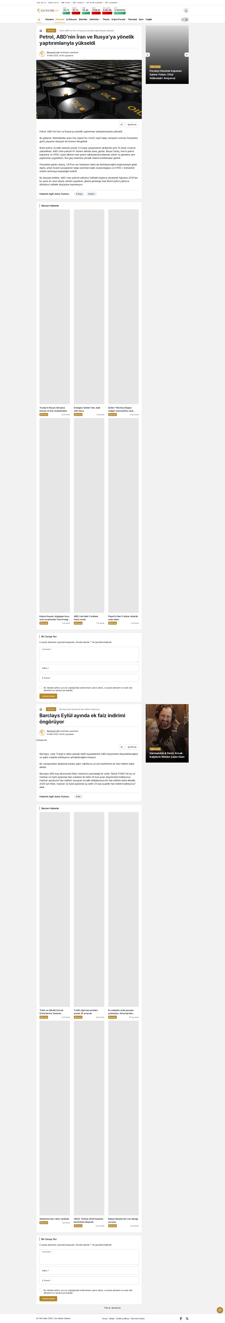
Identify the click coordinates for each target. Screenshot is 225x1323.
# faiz (78, 796)
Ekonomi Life (53, 52)
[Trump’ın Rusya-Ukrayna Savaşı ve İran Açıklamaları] (54, 312)
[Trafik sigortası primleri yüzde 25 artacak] (89, 915)
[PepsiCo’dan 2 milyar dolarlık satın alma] (123, 521)
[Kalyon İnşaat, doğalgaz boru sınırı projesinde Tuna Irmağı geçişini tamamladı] (54, 521)
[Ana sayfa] (39, 19)
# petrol (91, 194)
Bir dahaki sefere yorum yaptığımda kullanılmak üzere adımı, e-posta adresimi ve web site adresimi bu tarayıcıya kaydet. (88, 689)
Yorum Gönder (48, 696)
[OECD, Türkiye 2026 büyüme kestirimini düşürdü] (89, 1124)
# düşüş (79, 194)
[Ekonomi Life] (48, 10)
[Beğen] (121, 124)
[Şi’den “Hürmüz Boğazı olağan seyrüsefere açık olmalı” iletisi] (123, 312)
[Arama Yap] (186, 10)
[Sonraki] (187, 55)
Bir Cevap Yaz (49, 636)
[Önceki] (148, 55)
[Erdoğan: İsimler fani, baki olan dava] (89, 312)
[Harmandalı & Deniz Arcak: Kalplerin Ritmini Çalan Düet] (167, 733)
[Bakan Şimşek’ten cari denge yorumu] (123, 1124)
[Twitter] (187, 1318)
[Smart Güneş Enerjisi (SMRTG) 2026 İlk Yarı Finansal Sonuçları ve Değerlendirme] (167, 54)
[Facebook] (180, 1318)
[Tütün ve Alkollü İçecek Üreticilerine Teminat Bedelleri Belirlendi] (54, 915)
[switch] (185, 19)
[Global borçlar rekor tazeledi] (54, 1124)
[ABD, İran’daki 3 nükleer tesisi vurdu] (89, 521)
